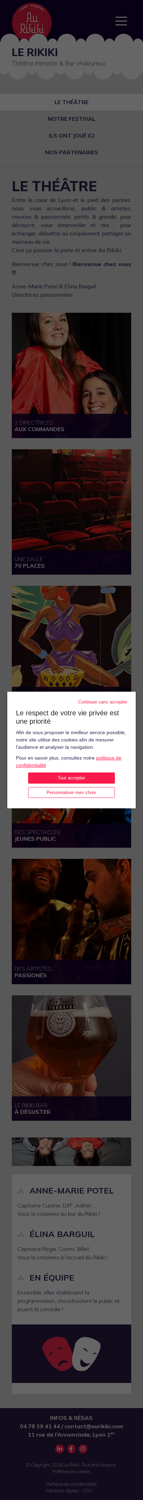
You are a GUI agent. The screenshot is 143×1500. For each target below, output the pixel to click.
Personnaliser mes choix (71, 792)
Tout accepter (71, 777)
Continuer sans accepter (102, 702)
